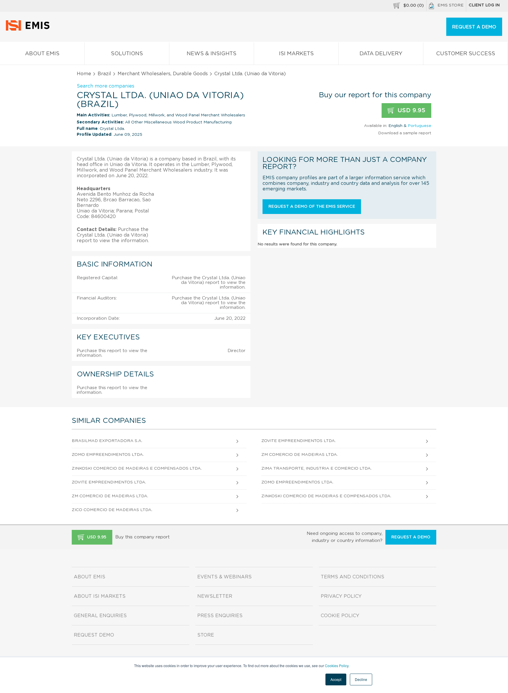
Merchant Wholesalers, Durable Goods (163, 73)
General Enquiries (100, 615)
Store (205, 635)
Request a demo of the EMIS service (311, 207)
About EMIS (42, 53)
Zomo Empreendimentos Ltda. (108, 455)
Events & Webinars (224, 577)
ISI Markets (296, 53)
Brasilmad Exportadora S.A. (107, 441)
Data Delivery (381, 53)
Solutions (127, 53)
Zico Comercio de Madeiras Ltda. (112, 510)
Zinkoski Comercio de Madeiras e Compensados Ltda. (137, 468)
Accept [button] (335, 679)
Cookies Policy (336, 665)
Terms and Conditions (352, 577)
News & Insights (211, 53)
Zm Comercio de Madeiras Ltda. (299, 455)
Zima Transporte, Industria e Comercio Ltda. (316, 468)
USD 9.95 (410, 110)
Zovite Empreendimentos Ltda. (298, 441)
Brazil (104, 73)
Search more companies (105, 86)
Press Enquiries (220, 615)
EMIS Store (450, 5)
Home (84, 73)
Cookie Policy (340, 615)
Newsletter (214, 596)
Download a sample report (404, 133)
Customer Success (465, 53)
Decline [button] (361, 679)
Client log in (484, 5)
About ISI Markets (100, 596)
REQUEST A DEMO (474, 27)
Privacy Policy (341, 596)
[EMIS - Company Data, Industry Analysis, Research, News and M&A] (29, 29)
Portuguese (419, 126)
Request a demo (410, 537)
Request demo (94, 635)
